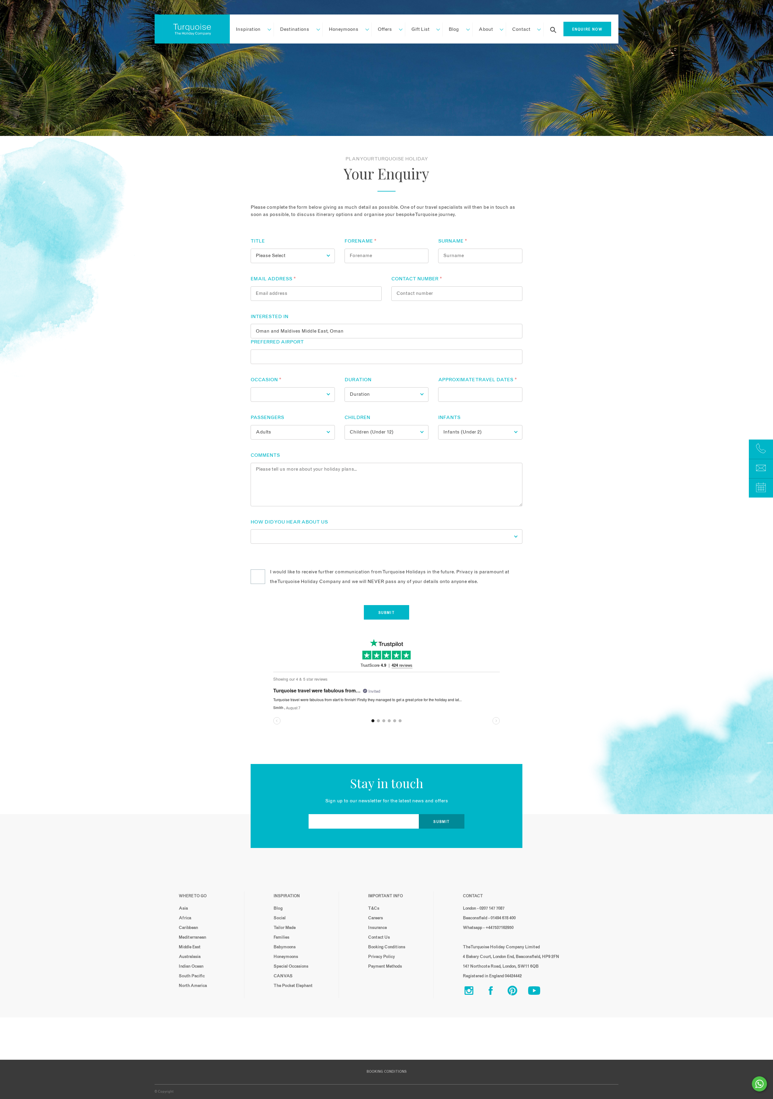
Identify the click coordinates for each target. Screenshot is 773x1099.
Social (280, 918)
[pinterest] (517, 992)
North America (193, 986)
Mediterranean (192, 937)
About (486, 29)
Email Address (273, 278)
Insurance (377, 928)
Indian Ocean (191, 966)
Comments (265, 455)
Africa (185, 918)
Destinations (294, 29)
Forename (361, 241)
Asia (183, 908)
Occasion (266, 379)
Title (258, 241)
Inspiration (248, 29)
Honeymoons (343, 29)
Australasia (189, 957)
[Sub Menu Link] (266, 29)
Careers (375, 918)
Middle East (189, 947)
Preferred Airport (277, 342)
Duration (358, 379)
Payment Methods (385, 966)
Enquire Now (587, 29)
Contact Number (416, 278)
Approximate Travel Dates (477, 379)
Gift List (420, 29)
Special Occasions (291, 966)
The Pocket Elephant (293, 986)
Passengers (267, 417)
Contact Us (379, 937)
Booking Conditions (386, 947)
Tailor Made (285, 928)
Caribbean (188, 928)
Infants (449, 417)
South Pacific (192, 976)
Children (357, 417)
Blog (454, 29)
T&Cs (373, 908)
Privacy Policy (381, 957)
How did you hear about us (289, 522)
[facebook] (495, 992)
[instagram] (474, 992)
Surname (452, 241)
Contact (521, 29)
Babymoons (285, 947)
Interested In (269, 316)
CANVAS (283, 976)
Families (281, 937)
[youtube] (539, 992)
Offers (385, 29)
